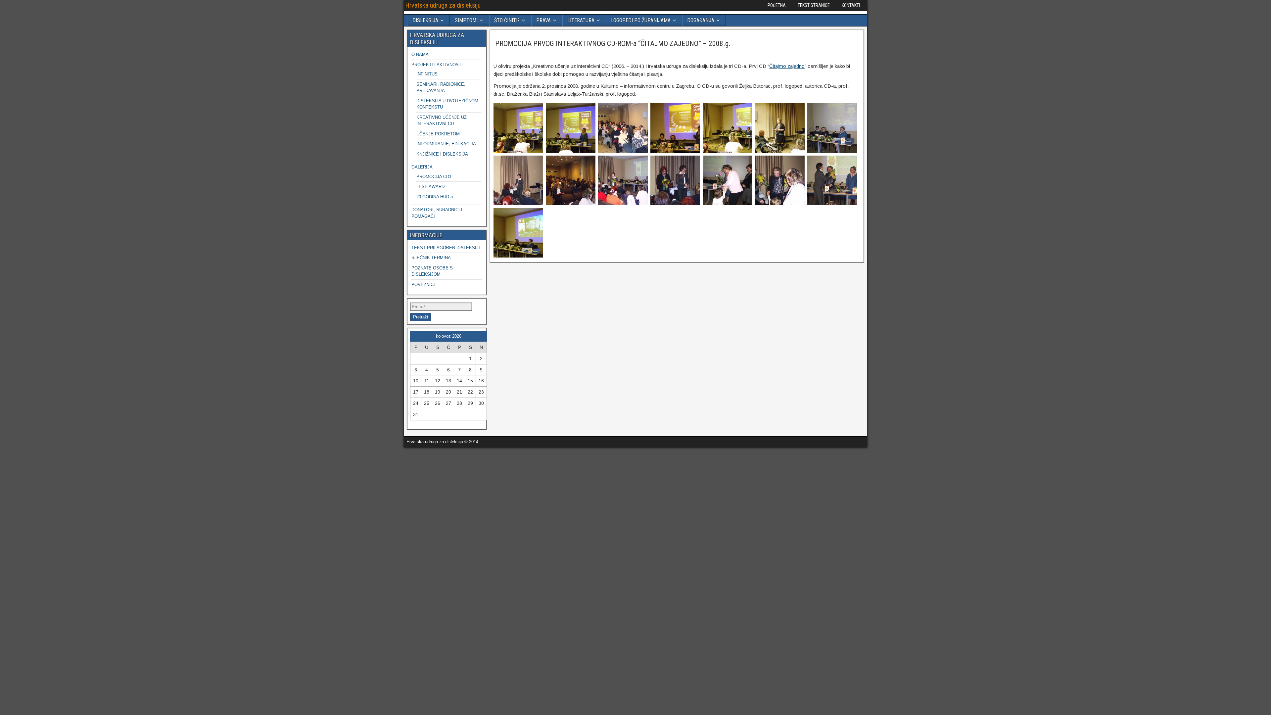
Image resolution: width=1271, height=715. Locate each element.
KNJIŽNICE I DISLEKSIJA (442, 154)
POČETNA (777, 5)
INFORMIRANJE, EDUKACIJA (446, 143)
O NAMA (420, 54)
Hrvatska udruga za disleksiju (443, 5)
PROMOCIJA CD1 (433, 176)
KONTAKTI (851, 5)
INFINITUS (427, 74)
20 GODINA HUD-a (434, 196)
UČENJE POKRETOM (438, 133)
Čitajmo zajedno (787, 66)
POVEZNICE (424, 284)
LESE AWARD (430, 186)
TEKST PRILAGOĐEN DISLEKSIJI (445, 247)
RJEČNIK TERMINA (431, 257)
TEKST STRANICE (814, 5)
